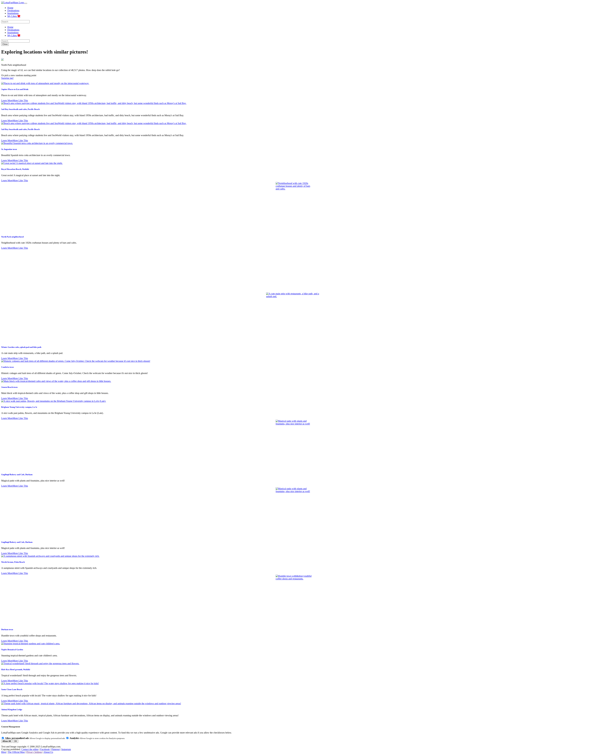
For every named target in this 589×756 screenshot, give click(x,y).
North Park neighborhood (12, 237)
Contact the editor (29, 749)
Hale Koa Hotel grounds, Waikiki (15, 669)
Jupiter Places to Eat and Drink (14, 89)
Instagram (66, 749)
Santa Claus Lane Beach (11, 689)
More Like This (20, 100)
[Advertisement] (294, 270)
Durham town (7, 629)
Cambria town (7, 367)
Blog (3, 752)
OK (15, 741)
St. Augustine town (9, 149)
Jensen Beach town (9, 387)
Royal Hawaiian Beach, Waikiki (15, 169)
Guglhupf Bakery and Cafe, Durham (17, 474)
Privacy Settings (34, 752)
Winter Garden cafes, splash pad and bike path (21, 347)
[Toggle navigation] (26, 3)
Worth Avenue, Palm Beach (13, 562)
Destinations (13, 10)
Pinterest (55, 749)
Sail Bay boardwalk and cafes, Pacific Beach (20, 109)
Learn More (7, 100)
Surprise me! (7, 78)
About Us (48, 752)
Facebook (45, 749)
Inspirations (13, 13)
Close (5, 44)
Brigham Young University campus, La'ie (19, 407)
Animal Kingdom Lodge (11, 709)
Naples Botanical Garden (12, 649)
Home (10, 7)
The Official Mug (16, 752)
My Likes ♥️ (13, 16)
